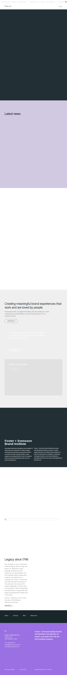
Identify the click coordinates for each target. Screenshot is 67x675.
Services (15, 615)
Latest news (13, 114)
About (6, 615)
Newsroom (34, 615)
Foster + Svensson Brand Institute (18, 442)
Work (24, 615)
